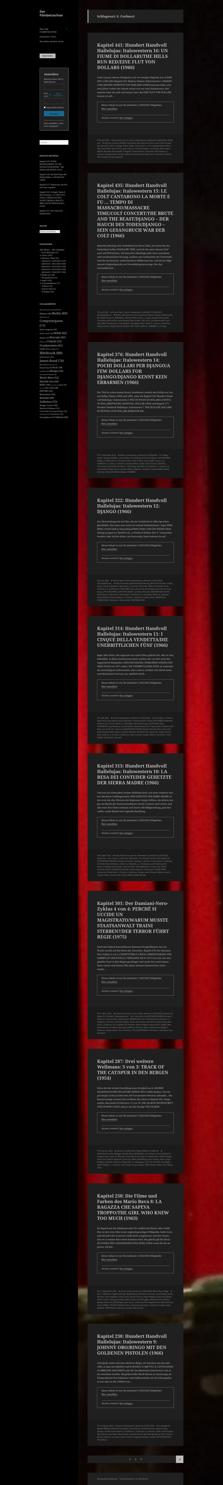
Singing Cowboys (141, 1437)
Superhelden (60, 411)
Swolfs (167, 872)
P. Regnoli (127, 151)
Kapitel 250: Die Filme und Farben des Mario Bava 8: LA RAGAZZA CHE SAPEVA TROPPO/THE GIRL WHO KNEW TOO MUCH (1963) (133, 1207)
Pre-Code (51, 387)
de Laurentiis (102, 145)
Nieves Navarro (136, 869)
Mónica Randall (149, 729)
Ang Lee (107, 143)
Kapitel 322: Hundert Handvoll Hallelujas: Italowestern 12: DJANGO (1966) (132, 505)
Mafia (138, 1024)
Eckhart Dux (102, 723)
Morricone (114, 594)
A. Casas (113, 858)
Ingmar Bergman (114, 1159)
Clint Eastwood (140, 315)
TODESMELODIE (138, 600)
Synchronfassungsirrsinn (143, 154)
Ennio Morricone (120, 140)
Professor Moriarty (118, 1027)
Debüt (60, 333)
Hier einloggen (126, 118)
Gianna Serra (140, 145)
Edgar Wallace (149, 1296)
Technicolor (56, 414)
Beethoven (133, 858)
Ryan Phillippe (103, 1165)
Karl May (120, 466)
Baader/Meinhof (104, 1428)
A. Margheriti (164, 1425)
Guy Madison (114, 726)
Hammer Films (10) (50, 258)
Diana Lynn (109, 1156)
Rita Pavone (160, 151)
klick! (57, 367)
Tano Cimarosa (124, 1030)
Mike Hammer (167, 1302)
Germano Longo (141, 723)
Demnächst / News (48, 36)
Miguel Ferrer (154, 1302)
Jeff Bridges (142, 1159)
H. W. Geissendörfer (156, 145)
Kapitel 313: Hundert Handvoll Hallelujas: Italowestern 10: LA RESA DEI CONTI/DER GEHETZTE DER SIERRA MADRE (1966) (134, 774)
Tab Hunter (126, 1165)
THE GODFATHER (139, 1030)
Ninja (106, 1437)
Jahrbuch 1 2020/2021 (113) (54, 261)
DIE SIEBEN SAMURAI (163, 720)
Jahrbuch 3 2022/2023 (140, 718)
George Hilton (131, 317)
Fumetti (100, 589)
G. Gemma (120, 463)
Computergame (139, 720)
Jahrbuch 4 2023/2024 (147, 455)
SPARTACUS (161, 597)
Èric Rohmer (148, 1019)
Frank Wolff (149, 460)
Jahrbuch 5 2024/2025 (157, 140)
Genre (131, 140)
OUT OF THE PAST (153, 1162)
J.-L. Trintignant (143, 864)
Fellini (43, 342)
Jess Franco (117, 148)
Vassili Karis (108, 737)
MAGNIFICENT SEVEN (160, 591)
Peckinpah (124, 594)
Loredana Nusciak (142, 591)
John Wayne (124, 320)
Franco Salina (114, 723)
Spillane (100, 1308)
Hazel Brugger (142, 1299)
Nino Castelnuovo (110, 323)
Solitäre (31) (47, 286)
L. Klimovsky (130, 466)
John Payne (151, 726)
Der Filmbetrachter (51, 13)
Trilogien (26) (48, 291)
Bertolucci (143, 1294)
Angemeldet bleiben (54, 107)
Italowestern (47, 357)
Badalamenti (132, 1294)
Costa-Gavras (111, 1019)
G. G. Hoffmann (111, 589)
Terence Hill (128, 326)
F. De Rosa (127, 1431)
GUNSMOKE (102, 726)
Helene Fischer (156, 1299)
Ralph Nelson (115, 732)
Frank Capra (140, 1156)
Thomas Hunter (107, 157)
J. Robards (131, 864)
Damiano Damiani (125, 861)
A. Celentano (105, 1294)
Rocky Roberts (103, 597)
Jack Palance (156, 864)
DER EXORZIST (164, 458)
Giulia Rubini (167, 1431)
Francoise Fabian (121, 1022)
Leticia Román (141, 1302)
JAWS (134, 1159)
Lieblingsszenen (143, 866)
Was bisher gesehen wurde (52, 41)
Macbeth (109, 1162)
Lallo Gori (145, 320)
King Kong (46, 367)
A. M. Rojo (158, 718)
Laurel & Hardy (135, 1434)
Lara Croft (106, 729)
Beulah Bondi (128, 1153)
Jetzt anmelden (50, 123)
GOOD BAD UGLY (126, 589)
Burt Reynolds (125, 720)
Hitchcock (51, 353)
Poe (42, 388)
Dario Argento (48, 329)
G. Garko (111, 463)
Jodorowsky (161, 1022)
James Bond (52, 361)
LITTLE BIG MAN (110, 591)
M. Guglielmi (118, 1024)
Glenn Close (130, 1299)
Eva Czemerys (160, 1019)
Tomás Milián (157, 469)
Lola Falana (154, 148)
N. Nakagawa (138, 1162)
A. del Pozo (123, 858)
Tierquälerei (47, 417)
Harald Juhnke (127, 726)
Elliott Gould (167, 315)
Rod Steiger (161, 1027)
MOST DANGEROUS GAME (117, 869)
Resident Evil (142, 732)
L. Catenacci (107, 1024)
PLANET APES (160, 869)
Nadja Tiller (166, 1024)
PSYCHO (46, 390)
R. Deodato (147, 594)
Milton (100, 151)
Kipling (108, 866)
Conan (169, 583)
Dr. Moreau (120, 1156)
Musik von (101, 858)
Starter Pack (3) (49, 289)
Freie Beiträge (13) (50, 252)
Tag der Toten (103, 875)
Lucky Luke (155, 866)
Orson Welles (103, 1305)
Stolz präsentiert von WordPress (134, 1479)
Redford (131, 1027)
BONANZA (139, 1153)
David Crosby (161, 1428)
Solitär (152, 1437)
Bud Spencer (142, 143)
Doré (105, 586)
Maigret (145, 1024)
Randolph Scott (138, 323)
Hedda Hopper (165, 1156)
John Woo (112, 1434)
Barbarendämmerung (139, 583)
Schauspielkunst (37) (51, 283)
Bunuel (167, 1016)
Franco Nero (117, 312)
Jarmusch (127, 1159)
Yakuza (61, 417)
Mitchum (117, 1162)
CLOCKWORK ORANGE (107, 861)
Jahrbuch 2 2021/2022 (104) (54, 263)
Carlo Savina (123, 458)
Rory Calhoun (103, 734)
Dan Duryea (166, 143)
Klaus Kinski (135, 320)
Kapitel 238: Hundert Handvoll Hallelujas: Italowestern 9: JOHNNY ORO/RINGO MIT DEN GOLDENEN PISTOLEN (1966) (132, 1344)
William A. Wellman (150, 1151)
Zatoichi (118, 737)
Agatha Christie (119, 1294)
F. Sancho (134, 586)
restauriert (149, 151)
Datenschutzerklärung (107, 1479)
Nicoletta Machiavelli (113, 151)
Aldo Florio (102, 720)
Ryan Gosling (116, 597)
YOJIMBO (152, 326)
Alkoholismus (103, 1153)
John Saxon (129, 1302)
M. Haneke (130, 1024)
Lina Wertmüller (141, 148)
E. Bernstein (109, 460)
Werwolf (109, 472)
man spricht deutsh (48, 374)
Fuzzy (157, 460)
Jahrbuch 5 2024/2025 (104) (54, 272)
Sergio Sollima (124, 154)
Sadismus (48, 401)
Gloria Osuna (151, 463)
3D (98, 1294)
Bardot (57, 310)
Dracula (57, 337)
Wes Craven (138, 1308)
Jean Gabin (140, 1022)
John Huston (52, 365)
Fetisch (54, 341)
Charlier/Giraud (148, 1428)
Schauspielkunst (104, 315)
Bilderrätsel (44, 317)
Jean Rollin (106, 148)
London (44, 371)
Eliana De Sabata (164, 1296)
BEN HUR (154, 583)
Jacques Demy (158, 317)
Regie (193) (47, 280)
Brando (162, 583)
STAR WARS (46, 411)
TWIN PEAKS (150, 1165)
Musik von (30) (48, 275)
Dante (99, 586)
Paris (63, 385)
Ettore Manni (117, 1431)
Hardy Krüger (111, 864)
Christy (153, 858)
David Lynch (46, 333)
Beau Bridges (115, 1153)
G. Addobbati (118, 317)
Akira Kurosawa (46, 310)
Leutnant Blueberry (151, 1434)
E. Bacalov (113, 586)
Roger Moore (165, 732)
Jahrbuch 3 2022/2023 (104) (54, 266)
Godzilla (54, 349)
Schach (129, 1437)
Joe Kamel (111, 466)
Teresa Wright (137, 1165)
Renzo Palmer (149, 1027)
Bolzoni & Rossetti (120, 1428)
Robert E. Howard (160, 594)
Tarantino (44, 414)
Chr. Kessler (144, 858)
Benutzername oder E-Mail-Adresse (54, 80)
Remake (47, 397)
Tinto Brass (102, 1439)
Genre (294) (47, 255)
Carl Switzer (150, 1153)
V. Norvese (162, 1030)
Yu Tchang (161, 326)
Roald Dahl (112, 872)
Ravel (148, 323)
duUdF (107, 1431)
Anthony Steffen (119, 143)
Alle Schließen (58, 249)
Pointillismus (135, 594)
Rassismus (47, 394)
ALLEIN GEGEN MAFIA (153, 1016)
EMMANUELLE (136, 1019)
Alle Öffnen (45, 249)
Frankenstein (51, 345)
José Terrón (161, 589)
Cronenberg (161, 1294)
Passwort (46, 94)
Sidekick (137, 469)
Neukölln (141, 466)
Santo (123, 1437)
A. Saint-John (138, 1016)
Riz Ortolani (108, 1016)
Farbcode (143, 586)
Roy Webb (165, 1162)
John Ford (139, 589)
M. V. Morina (116, 729)
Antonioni (131, 143)
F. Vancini (109, 1022)
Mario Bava (49, 377)
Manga (56, 371)
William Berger (120, 472)
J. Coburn (122, 864)
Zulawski (119, 157)
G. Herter (101, 864)
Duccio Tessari (136, 1296)
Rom (128, 1305)
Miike (45, 384)
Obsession (148, 869)
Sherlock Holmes (49, 408)
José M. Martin (163, 726)
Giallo (44, 349)
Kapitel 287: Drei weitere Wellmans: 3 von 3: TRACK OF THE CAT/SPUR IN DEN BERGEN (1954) (132, 1069)
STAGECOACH (103, 600)
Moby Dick (127, 1162)
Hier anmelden (109, 108)
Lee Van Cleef (129, 866)
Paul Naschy (151, 466)
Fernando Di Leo (104, 317)
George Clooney (117, 1299)
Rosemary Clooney (139, 1305)
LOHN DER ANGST (125, 591)
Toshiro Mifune (141, 326)
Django (44, 337)
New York (54, 385)
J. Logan (147, 317)
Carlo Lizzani (154, 143)
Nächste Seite (179, 1459)
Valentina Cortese (124, 1308)
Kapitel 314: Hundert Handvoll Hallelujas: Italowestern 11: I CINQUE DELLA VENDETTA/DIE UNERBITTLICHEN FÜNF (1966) (132, 636)
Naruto (100, 1437)
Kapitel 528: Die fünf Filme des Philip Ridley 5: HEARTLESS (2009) (53, 177)
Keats (162, 1159)
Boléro (118, 315)
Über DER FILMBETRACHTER (48, 30)
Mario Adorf (154, 1024)
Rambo (125, 732)
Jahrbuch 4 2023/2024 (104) (54, 269)
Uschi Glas (152, 1030)
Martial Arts (49, 381)
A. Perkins (168, 718)
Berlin (59, 313)
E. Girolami (120, 460)
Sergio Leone (49, 405)
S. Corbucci (156, 323)
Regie (99, 1016)
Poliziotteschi (138, 151)
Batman (46, 313)
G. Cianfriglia (127, 723)
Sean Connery (136, 734)
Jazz (43, 364)
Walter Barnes (140, 875)
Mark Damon (103, 594)
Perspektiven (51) (49, 277)
